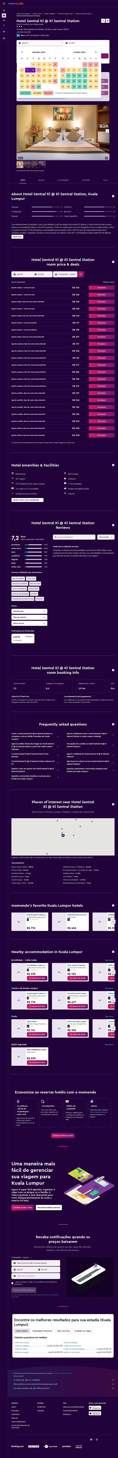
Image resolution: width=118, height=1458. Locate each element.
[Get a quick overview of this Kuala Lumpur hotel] (113, 196)
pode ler (34, 594)
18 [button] (50, 76)
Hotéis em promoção (23, 13)
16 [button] (39, 76)
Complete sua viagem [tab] (83, 1331)
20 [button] (22, 81)
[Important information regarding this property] (113, 670)
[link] (37, 978)
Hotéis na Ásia (36, 13)
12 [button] (55, 70)
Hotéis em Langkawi (22, 1346)
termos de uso (46, 1294)
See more (109, 960)
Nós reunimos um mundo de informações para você (35, 1384)
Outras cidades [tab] (22, 1331)
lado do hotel (35, 583)
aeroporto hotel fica (19, 583)
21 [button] (27, 81)
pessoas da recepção (20, 594)
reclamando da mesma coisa (22, 599)
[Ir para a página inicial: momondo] (15, 3)
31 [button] (96, 87)
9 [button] (38, 70)
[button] (3, 3)
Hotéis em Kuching (22, 1342)
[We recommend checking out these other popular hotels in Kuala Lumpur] (113, 905)
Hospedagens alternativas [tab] (42, 1331)
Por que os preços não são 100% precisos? (31, 1388)
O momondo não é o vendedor (27, 1380)
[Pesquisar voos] (4, 10)
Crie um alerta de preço (99, 1112)
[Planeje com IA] (4, 25)
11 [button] (49, 70)
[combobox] (38, 1263)
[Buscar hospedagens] (4, 15)
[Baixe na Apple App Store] (95, 1413)
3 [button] (44, 64)
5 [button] (55, 64)
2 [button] (38, 64)
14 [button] (27, 76)
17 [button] (44, 76)
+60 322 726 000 (23, 32)
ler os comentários (19, 589)
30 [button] (39, 87)
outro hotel (31, 578)
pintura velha (33, 589)
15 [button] (33, 76)
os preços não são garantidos (62, 1373)
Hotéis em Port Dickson (72, 1346)
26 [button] (55, 81)
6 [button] (22, 70)
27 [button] (22, 87)
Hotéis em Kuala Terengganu (74, 1349)
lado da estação (18, 578)
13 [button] (22, 76)
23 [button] (39, 81)
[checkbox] (22, 638)
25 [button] (50, 81)
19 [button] (55, 76)
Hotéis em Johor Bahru (71, 1352)
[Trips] (4, 31)
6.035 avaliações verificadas (37, 35)
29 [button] (33, 87)
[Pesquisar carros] (4, 20)
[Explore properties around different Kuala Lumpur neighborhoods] (113, 952)
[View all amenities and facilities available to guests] (113, 465)
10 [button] (44, 70)
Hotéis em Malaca (21, 1349)
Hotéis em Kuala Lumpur (65, 13)
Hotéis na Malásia (49, 13)
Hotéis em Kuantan (22, 1352)
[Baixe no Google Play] (95, 1408)
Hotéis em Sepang (70, 1342)
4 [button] (49, 64)
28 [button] (28, 87)
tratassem (39, 599)
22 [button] (33, 81)
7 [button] (27, 70)
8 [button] (33, 70)
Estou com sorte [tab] (63, 1331)
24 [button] (44, 81)
